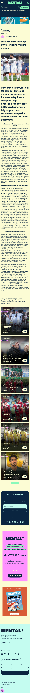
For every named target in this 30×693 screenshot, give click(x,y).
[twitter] (15, 522)
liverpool (3, 301)
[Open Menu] (2, 2)
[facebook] (12, 522)
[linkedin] (17, 522)
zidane (8, 303)
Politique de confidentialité (8, 682)
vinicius (3, 303)
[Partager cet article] (2, 691)
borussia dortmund (10, 298)
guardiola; (4, 300)
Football (5, 30)
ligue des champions (18, 300)
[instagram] (7, 522)
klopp (9, 300)
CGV (2, 687)
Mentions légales (5, 684)
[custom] (20, 522)
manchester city (12, 301)
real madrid (21, 301)
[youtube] (9, 522)
